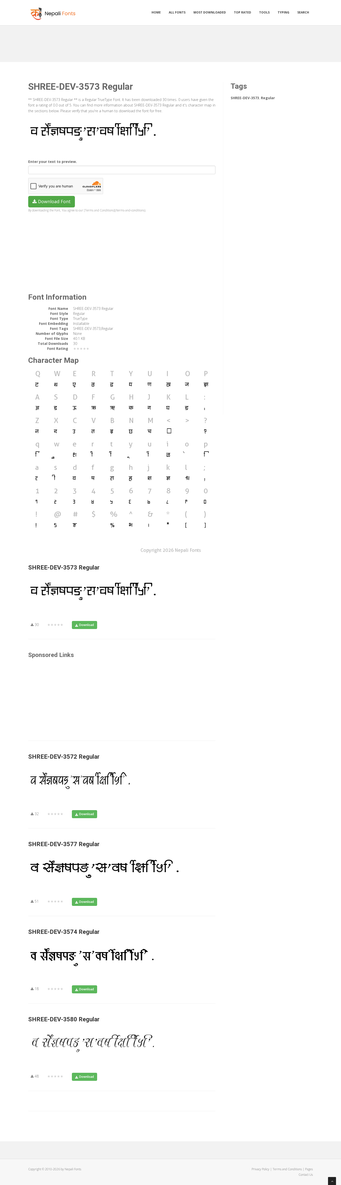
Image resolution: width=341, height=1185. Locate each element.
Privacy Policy (260, 1169)
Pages (309, 1169)
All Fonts (177, 12)
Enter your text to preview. (52, 161)
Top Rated (242, 12)
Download (86, 625)
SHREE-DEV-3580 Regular (64, 1019)
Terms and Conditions (287, 1169)
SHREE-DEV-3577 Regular (64, 844)
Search (303, 12)
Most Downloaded (209, 12)
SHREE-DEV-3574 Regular (64, 931)
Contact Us (306, 1175)
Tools (264, 12)
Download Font (54, 201)
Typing (283, 12)
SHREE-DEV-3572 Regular (64, 756)
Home (156, 12)
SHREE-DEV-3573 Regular (64, 567)
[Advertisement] (170, 41)
